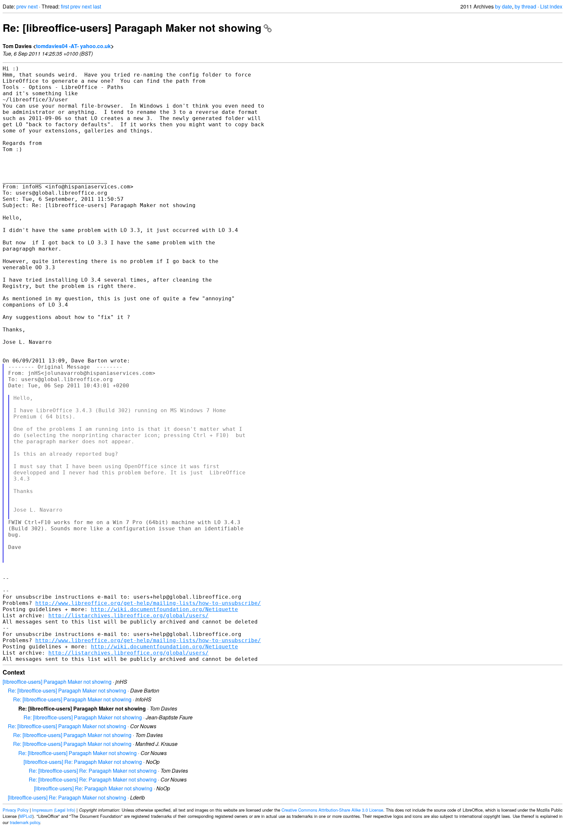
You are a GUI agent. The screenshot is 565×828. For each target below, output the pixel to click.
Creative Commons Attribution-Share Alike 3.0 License (332, 810)
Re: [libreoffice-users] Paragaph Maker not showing (132, 27)
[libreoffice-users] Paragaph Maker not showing (57, 681)
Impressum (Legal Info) (53, 810)
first (65, 6)
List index (551, 6)
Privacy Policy (15, 810)
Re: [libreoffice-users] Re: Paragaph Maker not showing (93, 770)
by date (503, 6)
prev (21, 6)
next (33, 6)
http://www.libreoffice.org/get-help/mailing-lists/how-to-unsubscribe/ (148, 603)
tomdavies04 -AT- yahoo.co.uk (73, 46)
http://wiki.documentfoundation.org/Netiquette (164, 609)
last (97, 6)
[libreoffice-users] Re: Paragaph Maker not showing (83, 762)
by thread (525, 6)
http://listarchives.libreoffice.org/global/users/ (128, 615)
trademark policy (25, 822)
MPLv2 (25, 816)
